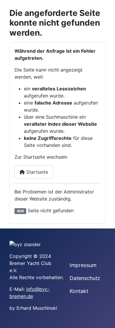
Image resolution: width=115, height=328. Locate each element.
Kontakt (79, 291)
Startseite (36, 172)
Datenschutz (85, 278)
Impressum (83, 265)
